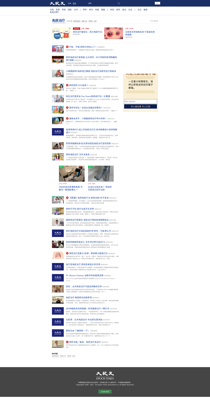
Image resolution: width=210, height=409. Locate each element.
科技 (112, 9)
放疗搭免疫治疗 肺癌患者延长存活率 (83, 264)
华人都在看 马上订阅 (140, 106)
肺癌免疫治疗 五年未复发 (78, 154)
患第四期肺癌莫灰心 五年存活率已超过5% (85, 242)
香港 (64, 9)
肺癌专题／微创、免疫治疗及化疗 (85, 342)
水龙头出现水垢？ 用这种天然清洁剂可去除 (100, 188)
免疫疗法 (84, 21)
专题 (97, 9)
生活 (139, 9)
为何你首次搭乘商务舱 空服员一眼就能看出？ (71, 188)
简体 (74, 3)
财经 (118, 9)
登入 (157, 3)
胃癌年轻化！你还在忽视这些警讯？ (86, 108)
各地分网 (54, 12)
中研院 (90, 21)
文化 (130, 9)
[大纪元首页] (57, 3)
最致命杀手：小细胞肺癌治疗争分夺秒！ (88, 118)
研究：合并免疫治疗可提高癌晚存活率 (84, 286)
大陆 (52, 9)
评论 (91, 9)
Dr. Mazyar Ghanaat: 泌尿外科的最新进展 (85, 275)
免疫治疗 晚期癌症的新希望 (79, 297)
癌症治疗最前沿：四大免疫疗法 (87, 32)
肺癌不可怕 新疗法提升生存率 (80, 209)
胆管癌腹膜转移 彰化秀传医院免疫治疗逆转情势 (88, 143)
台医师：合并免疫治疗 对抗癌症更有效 (84, 319)
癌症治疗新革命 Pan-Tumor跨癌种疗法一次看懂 (88, 96)
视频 (103, 9)
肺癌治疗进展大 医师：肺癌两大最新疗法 (88, 253)
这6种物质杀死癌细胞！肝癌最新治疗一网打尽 (87, 308)
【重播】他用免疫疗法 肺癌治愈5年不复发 (89, 198)
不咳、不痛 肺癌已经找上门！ (83, 47)
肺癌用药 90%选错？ (78, 85)
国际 (70, 9)
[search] (103, 3)
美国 (58, 9)
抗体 (95, 21)
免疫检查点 (76, 21)
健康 (145, 9)
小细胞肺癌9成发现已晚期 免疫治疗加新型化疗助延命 (91, 71)
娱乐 (124, 9)
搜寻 (118, 3)
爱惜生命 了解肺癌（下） (78, 330)
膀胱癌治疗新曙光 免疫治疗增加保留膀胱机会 (87, 220)
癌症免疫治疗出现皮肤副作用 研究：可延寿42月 (88, 231)
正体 (69, 3)
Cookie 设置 (105, 392)
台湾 (76, 9)
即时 (85, 9)
